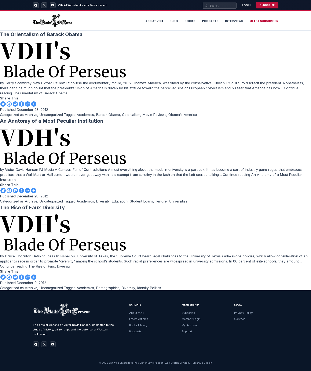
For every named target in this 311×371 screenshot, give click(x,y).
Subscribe (267, 5)
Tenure (161, 201)
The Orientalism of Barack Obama (41, 34)
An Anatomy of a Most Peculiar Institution (51, 121)
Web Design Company (177, 362)
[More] (33, 104)
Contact (239, 319)
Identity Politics (149, 288)
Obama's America (182, 115)
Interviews (234, 21)
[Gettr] (21, 104)
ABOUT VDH (154, 21)
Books (190, 21)
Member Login (191, 319)
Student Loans (141, 201)
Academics (85, 115)
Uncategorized (51, 115)
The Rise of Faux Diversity (32, 207)
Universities (178, 201)
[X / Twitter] (44, 5)
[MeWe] (27, 104)
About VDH (136, 312)
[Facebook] (36, 5)
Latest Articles (138, 319)
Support (187, 331)
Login (246, 5)
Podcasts (210, 21)
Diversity (103, 201)
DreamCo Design (202, 362)
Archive (31, 115)
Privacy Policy (243, 312)
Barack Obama (108, 115)
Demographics (107, 288)
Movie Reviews (154, 115)
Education (120, 201)
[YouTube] (53, 5)
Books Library (138, 325)
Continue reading (35, 266)
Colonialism (131, 115)
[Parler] (15, 104)
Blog (174, 21)
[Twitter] (3, 104)
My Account (190, 325)
